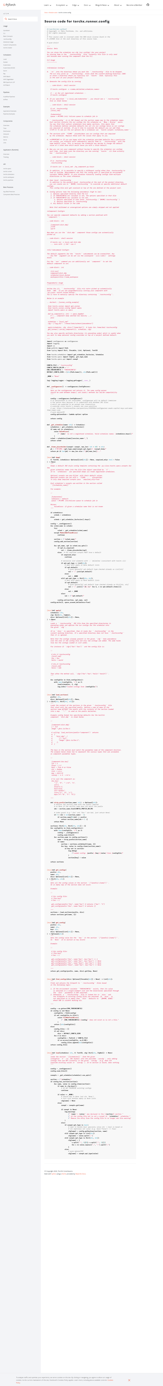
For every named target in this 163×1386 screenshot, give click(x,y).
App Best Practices (9, 191)
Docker (5, 62)
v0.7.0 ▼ (6, 13)
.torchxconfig (7, 39)
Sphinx (53, 1174)
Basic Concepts (8, 36)
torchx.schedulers (8, 174)
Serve (5, 140)
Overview (6, 125)
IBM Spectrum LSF (9, 82)
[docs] (49, 457)
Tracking (6, 157)
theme (64, 1174)
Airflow (5, 99)
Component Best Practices (11, 194)
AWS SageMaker (8, 79)
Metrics (5, 137)
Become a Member (134, 5)
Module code (53, 13)
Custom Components (9, 45)
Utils (4, 143)
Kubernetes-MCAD (9, 68)
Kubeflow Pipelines (9, 96)
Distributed (6, 131)
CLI (4, 33)
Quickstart (6, 30)
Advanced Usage (8, 42)
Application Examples (9, 111)
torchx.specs (7, 168)
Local (5, 59)
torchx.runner (7, 171)
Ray (4, 73)
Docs (46, 13)
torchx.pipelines (8, 180)
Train (4, 128)
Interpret (6, 134)
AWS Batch (6, 76)
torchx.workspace (8, 177)
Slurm (5, 71)
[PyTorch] (9, 5)
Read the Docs (81, 1174)
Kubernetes (7, 65)
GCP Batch (6, 85)
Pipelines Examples (9, 114)
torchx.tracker (7, 48)
